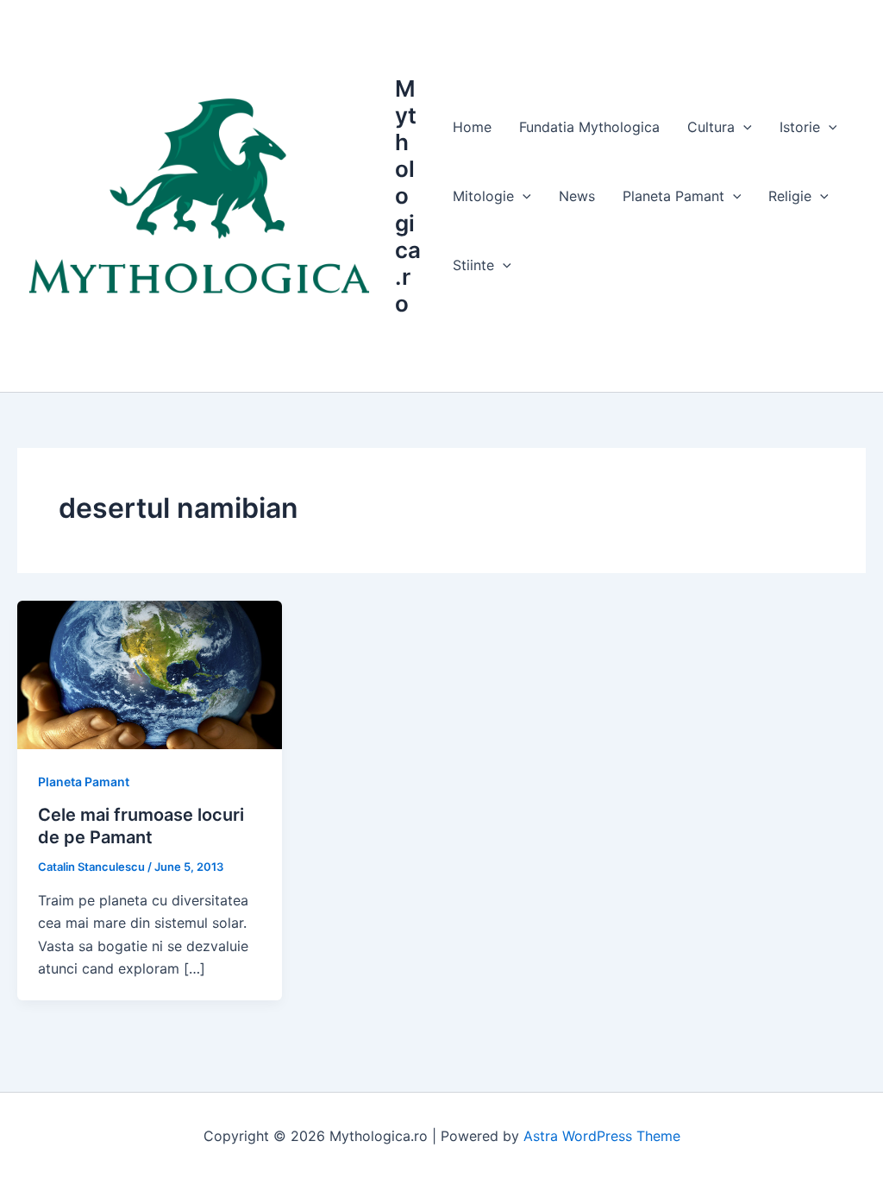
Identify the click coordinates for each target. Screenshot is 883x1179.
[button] (743, 126)
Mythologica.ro (408, 196)
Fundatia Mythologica (589, 127)
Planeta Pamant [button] (673, 196)
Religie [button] (789, 196)
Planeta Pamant (83, 781)
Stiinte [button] (473, 265)
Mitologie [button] (483, 196)
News (577, 196)
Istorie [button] (800, 127)
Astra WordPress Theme (601, 1135)
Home (472, 127)
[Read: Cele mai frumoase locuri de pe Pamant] (149, 673)
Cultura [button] (711, 127)
